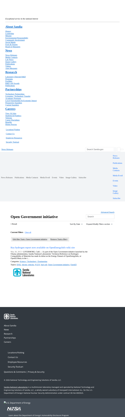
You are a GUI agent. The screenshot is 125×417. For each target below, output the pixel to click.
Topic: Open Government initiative (30, 239)
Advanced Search (107, 212)
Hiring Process (11, 124)
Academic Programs (13, 98)
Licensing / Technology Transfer (17, 96)
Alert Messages (11, 68)
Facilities (8, 81)
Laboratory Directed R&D (15, 77)
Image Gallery (10, 62)
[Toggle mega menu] (122, 149)
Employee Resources (14, 138)
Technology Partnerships (14, 94)
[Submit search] (115, 149)
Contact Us (10, 134)
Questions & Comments (15, 372)
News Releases (11, 55)
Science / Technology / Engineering (33, 261)
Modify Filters (98, 224)
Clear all (28, 232)
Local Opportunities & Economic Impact (21, 101)
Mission (8, 36)
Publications (10, 64)
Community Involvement (15, 40)
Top (117, 414)
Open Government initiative (58, 265)
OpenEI (73, 265)
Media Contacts (11, 57)
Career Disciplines (12, 120)
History (8, 31)
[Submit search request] (112, 216)
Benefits (8, 122)
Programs (9, 79)
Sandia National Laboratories (16, 387)
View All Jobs (10, 113)
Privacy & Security (36, 372)
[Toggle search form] (118, 149)
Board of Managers (12, 47)
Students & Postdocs (13, 116)
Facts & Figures (11, 45)
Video (61, 177)
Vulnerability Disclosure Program (55, 415)
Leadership (9, 34)
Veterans (8, 118)
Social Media (10, 42)
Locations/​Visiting (13, 130)
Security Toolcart (12, 142)
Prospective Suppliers (13, 103)
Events (54, 177)
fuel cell (44, 265)
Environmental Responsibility (16, 38)
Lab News (9, 60)
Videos (8, 66)
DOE (19, 265)
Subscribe (82, 177)
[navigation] (76, 224)
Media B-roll (45, 177)
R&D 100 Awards (12, 83)
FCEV (37, 265)
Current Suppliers (12, 105)
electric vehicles (28, 265)
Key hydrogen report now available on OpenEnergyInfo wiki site (43, 247)
